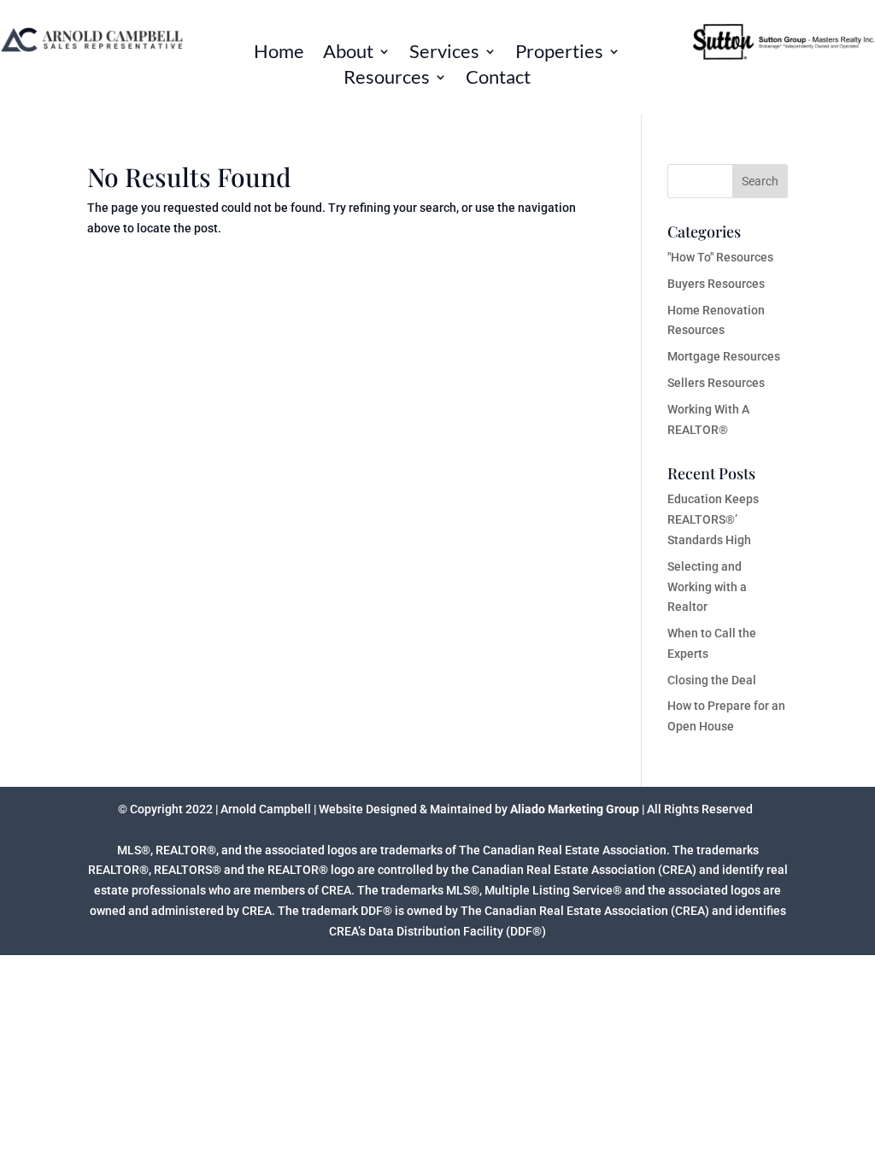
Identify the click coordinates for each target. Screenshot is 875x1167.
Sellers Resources (716, 383)
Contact (498, 79)
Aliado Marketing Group (575, 809)
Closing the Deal (711, 680)
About (348, 53)
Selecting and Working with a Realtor (707, 587)
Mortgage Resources (723, 356)
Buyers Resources (716, 283)
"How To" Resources (720, 257)
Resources (387, 79)
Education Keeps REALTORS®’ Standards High (713, 519)
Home (279, 53)
